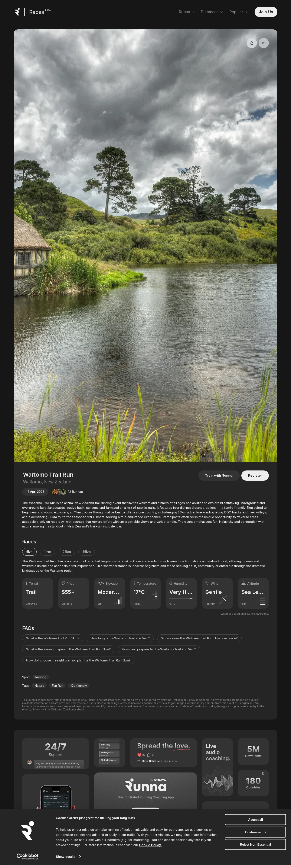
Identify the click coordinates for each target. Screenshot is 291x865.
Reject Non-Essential (255, 844)
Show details (65, 856)
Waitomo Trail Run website (68, 709)
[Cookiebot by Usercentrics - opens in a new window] (27, 857)
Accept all (255, 819)
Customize (253, 832)
